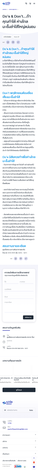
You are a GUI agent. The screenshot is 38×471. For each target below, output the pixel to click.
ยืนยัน (31, 410)
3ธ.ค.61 (16, 37)
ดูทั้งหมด (19, 390)
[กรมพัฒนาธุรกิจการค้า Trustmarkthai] (25, 466)
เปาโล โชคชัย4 (7, 37)
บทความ (5, 9)
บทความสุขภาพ (13, 9)
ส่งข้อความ (28, 317)
